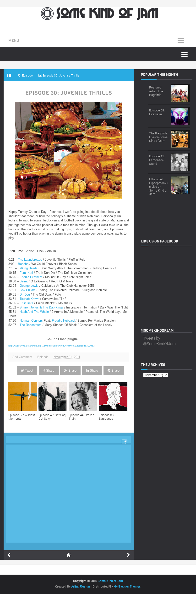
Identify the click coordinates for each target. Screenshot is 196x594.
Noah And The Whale (34, 312)
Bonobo (23, 264)
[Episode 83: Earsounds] (114, 396)
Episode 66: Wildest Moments (21, 417)
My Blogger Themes (127, 586)
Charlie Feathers (31, 277)
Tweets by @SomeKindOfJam (159, 341)
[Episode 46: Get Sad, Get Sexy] (53, 396)
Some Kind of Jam (110, 581)
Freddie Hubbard (63, 320)
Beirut (24, 281)
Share (50, 370)
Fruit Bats (26, 303)
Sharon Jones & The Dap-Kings (41, 307)
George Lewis (29, 285)
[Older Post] (128, 555)
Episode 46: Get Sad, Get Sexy (52, 417)
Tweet (29, 370)
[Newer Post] (9, 555)
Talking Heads (28, 268)
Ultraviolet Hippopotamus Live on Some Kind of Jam (158, 186)
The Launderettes (30, 259)
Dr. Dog (25, 294)
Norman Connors (31, 320)
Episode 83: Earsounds (106, 417)
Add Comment (22, 357)
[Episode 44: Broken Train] (84, 396)
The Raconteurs (31, 325)
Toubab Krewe (29, 299)
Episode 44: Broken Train (81, 417)
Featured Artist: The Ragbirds (156, 91)
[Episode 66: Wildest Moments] (23, 396)
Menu (13, 40)
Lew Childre (28, 290)
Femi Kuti (27, 273)
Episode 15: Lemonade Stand (157, 160)
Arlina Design (80, 586)
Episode (43, 357)
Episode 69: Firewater (157, 112)
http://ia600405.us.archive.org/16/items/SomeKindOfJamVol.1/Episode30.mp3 (51, 345)
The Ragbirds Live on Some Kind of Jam (158, 137)
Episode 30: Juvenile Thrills (68, 93)
